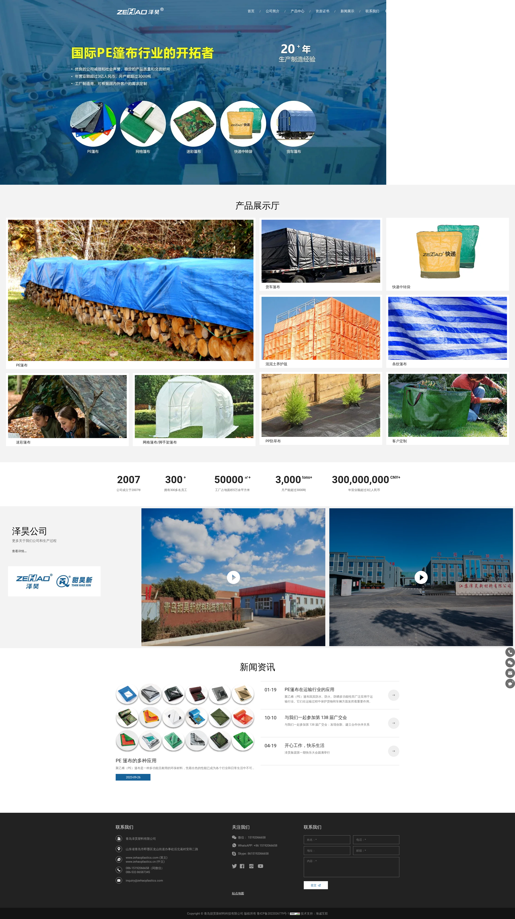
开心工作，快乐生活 (304, 745)
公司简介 (272, 11)
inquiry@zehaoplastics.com (144, 880)
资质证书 (322, 11)
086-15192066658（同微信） (145, 868)
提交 (313, 885)
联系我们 (372, 11)
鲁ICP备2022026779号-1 (273, 913)
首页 (251, 11)
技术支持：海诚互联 (314, 913)
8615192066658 (258, 853)
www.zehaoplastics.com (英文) (146, 857)
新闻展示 (347, 11)
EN (397, 11)
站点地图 (238, 893)
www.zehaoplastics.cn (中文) (145, 861)
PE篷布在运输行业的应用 (309, 689)
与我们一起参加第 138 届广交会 (316, 717)
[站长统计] (295, 913)
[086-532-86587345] (510, 652)
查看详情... (19, 551)
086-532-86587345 (138, 872)
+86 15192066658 (265, 845)
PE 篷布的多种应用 (136, 760)
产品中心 (297, 11)
